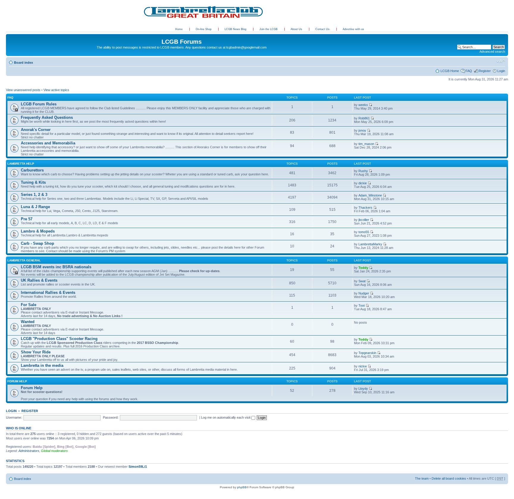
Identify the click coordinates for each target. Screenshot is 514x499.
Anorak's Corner (36, 129)
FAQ (469, 71)
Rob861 (364, 118)
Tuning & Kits (33, 182)
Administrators (28, 451)
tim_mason (366, 144)
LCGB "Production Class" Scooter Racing (59, 338)
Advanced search (492, 51)
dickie (362, 183)
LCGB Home (450, 71)
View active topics (56, 90)
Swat (362, 281)
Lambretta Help (20, 163)
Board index (23, 62)
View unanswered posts (23, 90)
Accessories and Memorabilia (48, 143)
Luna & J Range (35, 207)
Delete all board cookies (449, 478)
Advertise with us (353, 29)
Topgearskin (367, 353)
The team (422, 478)
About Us (297, 29)
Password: (110, 417)
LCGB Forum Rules (39, 104)
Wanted (28, 321)
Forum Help (17, 381)
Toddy (363, 267)
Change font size (500, 61)
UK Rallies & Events (39, 280)
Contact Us (322, 29)
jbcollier (363, 220)
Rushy (363, 171)
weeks (363, 105)
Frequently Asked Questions (47, 117)
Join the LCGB (268, 29)
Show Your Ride (36, 352)
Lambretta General (24, 260)
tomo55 (363, 232)
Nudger (363, 293)
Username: (14, 417)
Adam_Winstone (370, 195)
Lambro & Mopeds (38, 231)
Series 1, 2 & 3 (34, 194)
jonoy (362, 130)
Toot (361, 305)
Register (485, 71)
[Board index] (9, 35)
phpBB (242, 487)
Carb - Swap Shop (37, 243)
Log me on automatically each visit (226, 417)
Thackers (365, 207)
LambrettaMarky (370, 244)
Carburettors (32, 170)
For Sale (28, 304)
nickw (362, 366)
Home (179, 29)
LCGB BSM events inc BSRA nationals (56, 267)
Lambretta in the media (42, 365)
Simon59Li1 (137, 466)
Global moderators (54, 451)
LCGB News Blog (236, 29)
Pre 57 (26, 219)
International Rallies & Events (48, 292)
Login (501, 71)
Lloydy (363, 388)
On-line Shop (204, 29)
